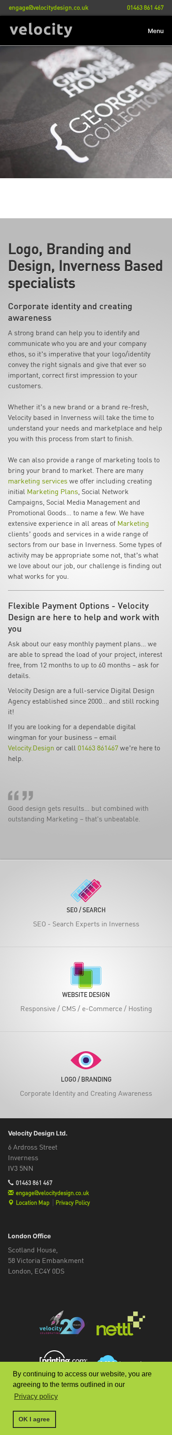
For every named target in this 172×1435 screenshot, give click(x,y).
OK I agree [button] (34, 1419)
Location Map (32, 1202)
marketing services (37, 480)
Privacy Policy (73, 1202)
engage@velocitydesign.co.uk (52, 1192)
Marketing (133, 523)
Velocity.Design (31, 747)
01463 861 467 (34, 1182)
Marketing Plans (52, 491)
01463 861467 (98, 747)
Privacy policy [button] (36, 1396)
